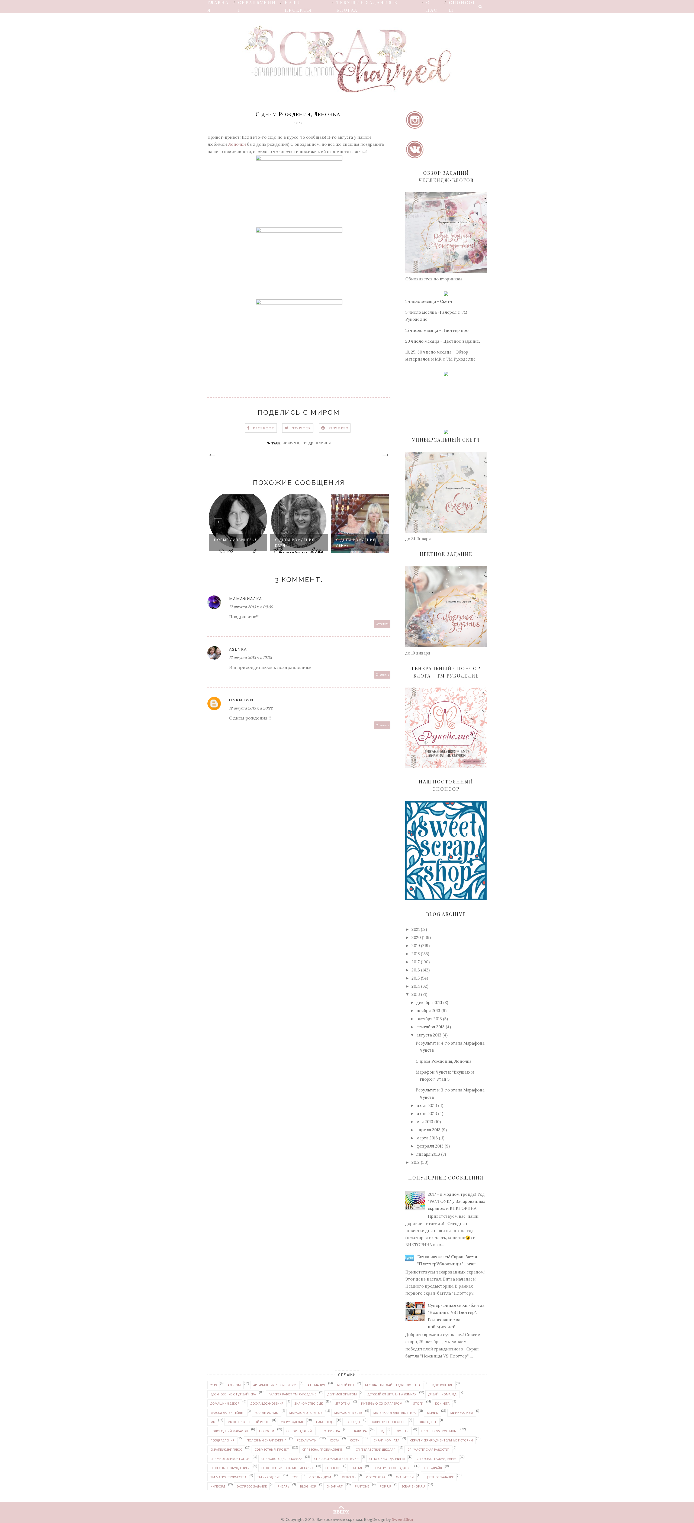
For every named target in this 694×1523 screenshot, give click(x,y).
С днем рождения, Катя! (295, 542)
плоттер (401, 1431)
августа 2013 (428, 1035)
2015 (416, 978)
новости (290, 442)
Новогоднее (426, 1422)
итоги (418, 1403)
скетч (354, 1440)
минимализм (461, 1413)
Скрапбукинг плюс (226, 1449)
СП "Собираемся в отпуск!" (336, 1459)
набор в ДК (325, 1422)
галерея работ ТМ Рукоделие (292, 1394)
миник (432, 1413)
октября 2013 (429, 1018)
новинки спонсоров (388, 1422)
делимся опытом (342, 1394)
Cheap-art (334, 1486)
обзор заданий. (299, 1431)
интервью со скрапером (381, 1403)
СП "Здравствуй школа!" (376, 1449)
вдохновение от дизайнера (233, 1394)
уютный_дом (320, 1477)
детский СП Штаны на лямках (392, 1394)
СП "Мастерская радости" (428, 1449)
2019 (416, 945)
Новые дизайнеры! (235, 539)
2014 (416, 986)
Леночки (237, 144)
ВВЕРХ (341, 1510)
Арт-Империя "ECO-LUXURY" (275, 1385)
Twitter (301, 428)
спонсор (332, 1468)
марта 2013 (427, 1137)
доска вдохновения (267, 1403)
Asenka (238, 649)
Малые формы (266, 1413)
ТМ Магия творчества (228, 1477)
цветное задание (440, 1477)
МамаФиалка (245, 598)
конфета (442, 1403)
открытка (332, 1431)
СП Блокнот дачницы (387, 1459)
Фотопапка (375, 1477)
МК (212, 1422)
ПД (382, 1431)
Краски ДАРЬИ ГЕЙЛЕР (227, 1413)
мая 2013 (424, 1121)
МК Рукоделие (292, 1422)
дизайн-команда (442, 1394)
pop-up (385, 1486)
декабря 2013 (429, 1002)
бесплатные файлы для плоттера (392, 1385)
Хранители (405, 1477)
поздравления (316, 442)
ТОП (295, 1477)
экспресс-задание (252, 1486)
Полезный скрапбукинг (266, 1440)
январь (283, 1486)
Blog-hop (308, 1486)
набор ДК (352, 1422)
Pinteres (338, 428)
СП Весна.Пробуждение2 (229, 1468)
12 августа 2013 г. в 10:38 (250, 657)
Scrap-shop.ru (413, 1486)
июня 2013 (426, 1113)
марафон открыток (305, 1413)
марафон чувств (348, 1413)
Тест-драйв (433, 1468)
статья (356, 1468)
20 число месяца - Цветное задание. (442, 341)
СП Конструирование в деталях (287, 1468)
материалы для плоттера (394, 1413)
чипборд (217, 1486)
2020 (416, 937)
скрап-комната (386, 1440)
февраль (349, 1477)
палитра (360, 1431)
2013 (416, 994)
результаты (306, 1440)
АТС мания (316, 1385)
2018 (416, 953)
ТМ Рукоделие (268, 1477)
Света (334, 1440)
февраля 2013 (430, 1146)
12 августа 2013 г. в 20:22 (251, 708)
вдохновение (442, 1385)
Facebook (264, 428)
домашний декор (224, 1403)
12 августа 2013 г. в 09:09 (251, 606)
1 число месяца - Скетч (428, 301)
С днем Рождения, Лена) (356, 542)
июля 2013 (426, 1105)
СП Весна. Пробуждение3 (437, 1459)
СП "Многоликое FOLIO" (229, 1459)
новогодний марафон (229, 1431)
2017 (416, 961)
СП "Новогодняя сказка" (281, 1459)
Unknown (241, 699)
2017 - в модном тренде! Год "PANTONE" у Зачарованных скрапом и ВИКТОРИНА (456, 1201)
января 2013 (428, 1154)
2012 (416, 1162)
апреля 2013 (428, 1129)
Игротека (342, 1403)
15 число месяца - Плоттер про (436, 330)
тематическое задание (392, 1468)
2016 (416, 970)
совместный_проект (272, 1449)
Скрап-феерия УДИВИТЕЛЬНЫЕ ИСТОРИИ (441, 1440)
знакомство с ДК (308, 1403)
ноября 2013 (428, 1010)
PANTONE (362, 1486)
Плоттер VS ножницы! (439, 1431)
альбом (234, 1385)
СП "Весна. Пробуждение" (322, 1449)
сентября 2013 (430, 1026)
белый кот (345, 1385)
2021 (416, 929)
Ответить (382, 624)
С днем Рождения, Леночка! (444, 1061)
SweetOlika (402, 1519)
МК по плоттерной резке (248, 1422)
